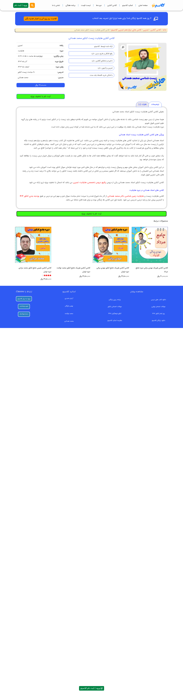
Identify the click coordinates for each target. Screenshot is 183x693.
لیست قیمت (86, 5)
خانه (165, 30)
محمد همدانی (69, 321)
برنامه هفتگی (70, 5)
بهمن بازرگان (69, 306)
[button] (122, 47)
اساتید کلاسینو (127, 5)
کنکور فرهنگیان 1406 (114, 313)
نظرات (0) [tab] (143, 104)
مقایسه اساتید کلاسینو (114, 320)
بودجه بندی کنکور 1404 (29, 196)
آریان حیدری (69, 298)
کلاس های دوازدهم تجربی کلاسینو (126, 30)
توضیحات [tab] (155, 104)
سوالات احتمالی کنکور (115, 306)
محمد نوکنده (69, 313)
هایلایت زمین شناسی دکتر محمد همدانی (125, 196)
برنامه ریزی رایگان (115, 299)
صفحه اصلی (143, 5)
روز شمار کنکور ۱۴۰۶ (158, 313)
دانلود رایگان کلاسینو (158, 320)
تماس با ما (56, 5)
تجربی (146, 30)
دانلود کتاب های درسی (158, 299)
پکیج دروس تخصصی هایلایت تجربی (89, 182)
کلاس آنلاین (112, 5)
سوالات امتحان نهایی (158, 306)
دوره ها (99, 5)
